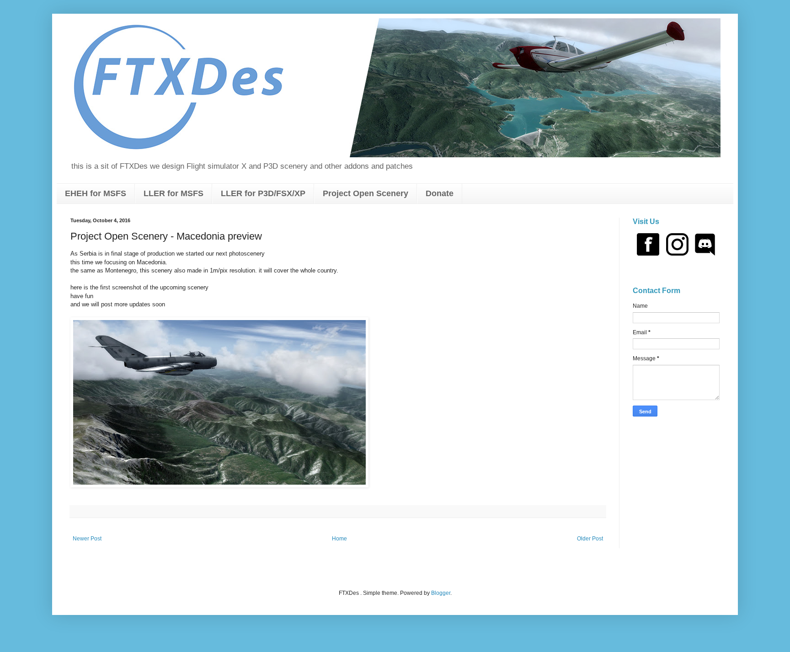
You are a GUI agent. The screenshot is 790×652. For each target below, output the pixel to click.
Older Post (590, 538)
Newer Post (87, 538)
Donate (440, 193)
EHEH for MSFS (95, 193)
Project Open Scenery (365, 193)
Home (339, 538)
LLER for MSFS (173, 193)
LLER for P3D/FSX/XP (263, 193)
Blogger (440, 593)
